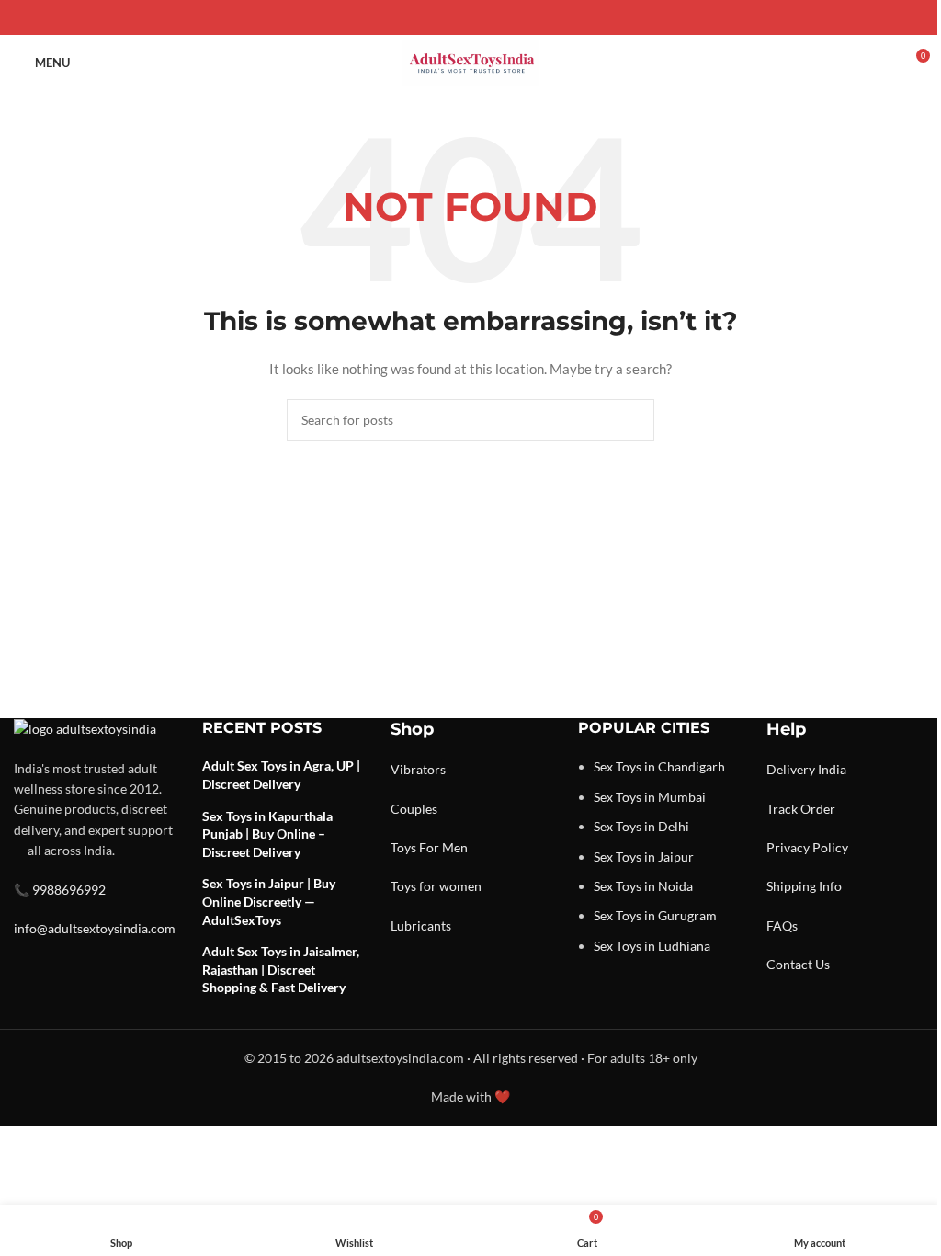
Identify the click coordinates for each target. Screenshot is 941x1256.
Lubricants (421, 925)
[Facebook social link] (426, 18)
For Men (443, 847)
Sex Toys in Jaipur (644, 856)
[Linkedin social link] (493, 18)
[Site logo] (470, 61)
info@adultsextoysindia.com (95, 928)
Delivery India (806, 769)
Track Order (800, 808)
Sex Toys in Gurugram (655, 915)
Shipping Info (804, 886)
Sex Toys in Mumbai (650, 797)
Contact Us (798, 964)
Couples (414, 808)
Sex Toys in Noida (643, 886)
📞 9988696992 (60, 889)
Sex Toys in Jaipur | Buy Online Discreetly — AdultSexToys (268, 901)
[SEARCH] (633, 420)
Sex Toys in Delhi (641, 826)
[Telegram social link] (515, 18)
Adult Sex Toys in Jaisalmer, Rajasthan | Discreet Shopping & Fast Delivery (280, 969)
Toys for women (436, 886)
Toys (403, 847)
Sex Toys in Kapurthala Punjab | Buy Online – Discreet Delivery (267, 834)
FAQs (782, 925)
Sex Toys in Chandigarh (659, 766)
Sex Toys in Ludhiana (652, 945)
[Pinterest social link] (470, 18)
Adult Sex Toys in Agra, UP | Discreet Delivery (281, 775)
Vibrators (418, 769)
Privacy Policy (807, 847)
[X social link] (448, 18)
